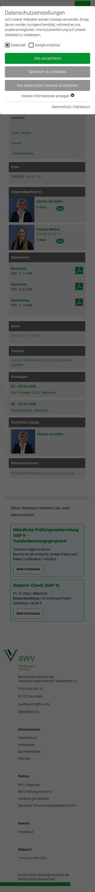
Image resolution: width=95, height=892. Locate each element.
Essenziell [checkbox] (18, 45)
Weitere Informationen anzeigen (45, 96)
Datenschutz (61, 107)
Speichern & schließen (47, 71)
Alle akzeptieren (47, 58)
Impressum (81, 107)
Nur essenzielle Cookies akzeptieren (47, 85)
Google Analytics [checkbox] (47, 45)
